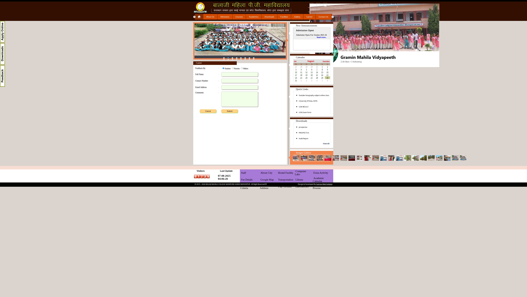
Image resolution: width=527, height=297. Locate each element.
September (326, 61)
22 (322, 75)
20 (312, 75)
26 (306, 78)
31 (317, 67)
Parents (237, 69)
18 (301, 75)
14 (317, 72)
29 (306, 67)
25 (301, 78)
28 (301, 67)
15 (322, 72)
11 (301, 72)
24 (296, 78)
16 (327, 72)
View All (326, 143)
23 (327, 75)
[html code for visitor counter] (202, 177)
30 (312, 67)
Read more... (322, 37)
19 (306, 75)
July (295, 61)
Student (228, 69)
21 (317, 75)
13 (312, 72)
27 (296, 67)
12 (306, 72)
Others (245, 69)
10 (296, 72)
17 (296, 75)
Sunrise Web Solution (324, 184)
